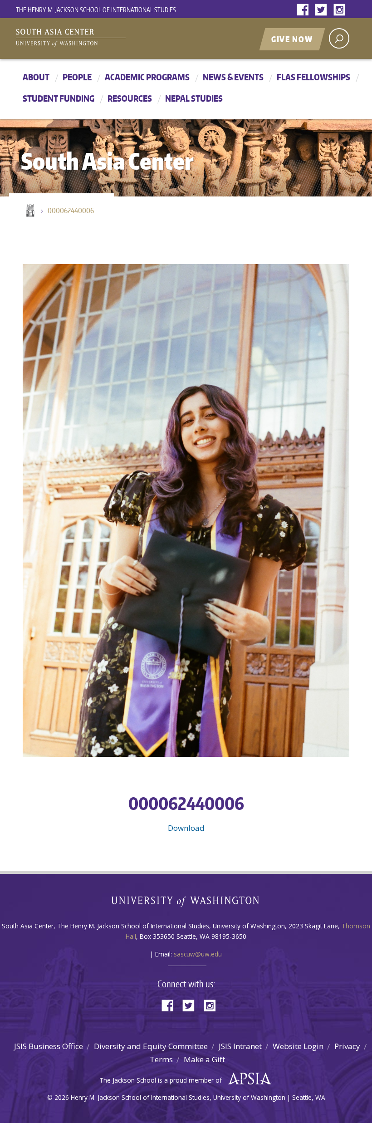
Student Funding (58, 98)
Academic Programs (147, 77)
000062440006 (71, 210)
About (36, 77)
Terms (161, 1059)
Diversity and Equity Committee (151, 1046)
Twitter (323, 10)
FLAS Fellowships (313, 77)
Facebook (305, 10)
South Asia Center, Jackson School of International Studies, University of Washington (84, 39)
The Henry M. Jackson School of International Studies (96, 10)
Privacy (347, 1046)
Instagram (341, 10)
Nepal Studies (194, 98)
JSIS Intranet (240, 1046)
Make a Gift (204, 1059)
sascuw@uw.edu (198, 954)
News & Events (233, 77)
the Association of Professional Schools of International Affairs (247, 1079)
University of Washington (186, 903)
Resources (130, 98)
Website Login (298, 1046)
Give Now (292, 39)
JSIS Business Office (48, 1046)
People (77, 77)
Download (186, 828)
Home (29, 211)
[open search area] (339, 38)
